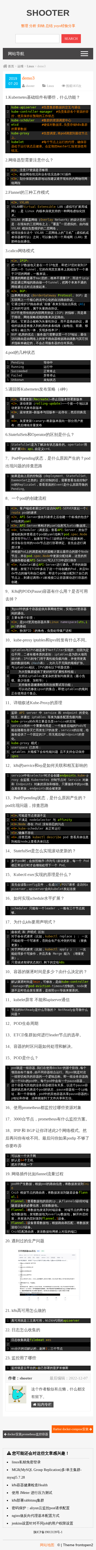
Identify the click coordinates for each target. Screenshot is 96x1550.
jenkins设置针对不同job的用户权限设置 (42, 1523)
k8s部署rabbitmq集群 (28, 1500)
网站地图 (47, 1545)
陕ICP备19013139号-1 (48, 1532)
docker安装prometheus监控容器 (27, 1434)
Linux (30, 66)
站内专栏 (44, 1404)
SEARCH (71, 39)
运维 (20, 66)
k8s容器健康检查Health (30, 1485)
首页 (11, 66)
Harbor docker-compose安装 (71, 1429)
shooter (30, 86)
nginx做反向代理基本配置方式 (35, 1516)
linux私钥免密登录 (26, 1462)
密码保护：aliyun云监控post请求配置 (41, 1508)
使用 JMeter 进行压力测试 (32, 1493)
